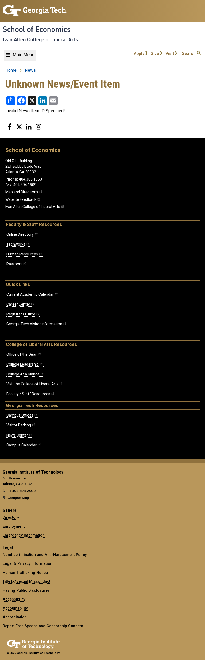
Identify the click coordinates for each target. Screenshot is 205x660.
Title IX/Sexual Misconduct (26, 581)
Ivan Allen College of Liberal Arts (40, 39)
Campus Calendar (21, 445)
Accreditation (15, 617)
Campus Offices (19, 415)
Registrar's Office (20, 314)
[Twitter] (19, 128)
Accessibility (14, 599)
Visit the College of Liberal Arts (32, 384)
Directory (11, 517)
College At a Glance (23, 374)
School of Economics (37, 29)
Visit (170, 53)
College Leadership (22, 364)
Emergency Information (24, 535)
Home (11, 70)
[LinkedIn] (29, 128)
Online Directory (20, 234)
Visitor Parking (18, 425)
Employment (14, 526)
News (30, 70)
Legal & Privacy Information (27, 563)
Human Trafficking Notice (25, 572)
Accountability (15, 608)
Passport (14, 264)
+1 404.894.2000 (21, 491)
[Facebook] (9, 128)
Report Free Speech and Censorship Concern (43, 626)
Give (155, 53)
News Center (17, 435)
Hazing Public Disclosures (26, 590)
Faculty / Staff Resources (28, 394)
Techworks (15, 244)
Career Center (18, 304)
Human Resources (22, 254)
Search (189, 53)
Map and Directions (21, 192)
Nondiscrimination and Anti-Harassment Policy (45, 555)
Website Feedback (20, 199)
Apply (139, 53)
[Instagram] (38, 128)
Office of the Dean (21, 354)
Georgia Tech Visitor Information (34, 324)
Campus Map (18, 497)
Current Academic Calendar (30, 294)
